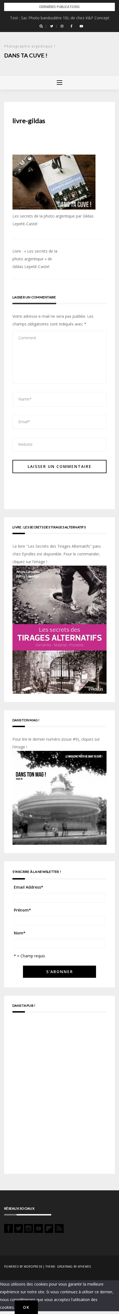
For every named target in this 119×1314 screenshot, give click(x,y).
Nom (19, 933)
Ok (26, 1307)
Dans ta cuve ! (25, 55)
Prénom (22, 910)
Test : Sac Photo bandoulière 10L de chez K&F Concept (59, 17)
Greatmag (65, 1266)
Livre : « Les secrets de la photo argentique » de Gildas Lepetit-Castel (34, 258)
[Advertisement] (59, 1095)
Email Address (28, 887)
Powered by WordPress (23, 1266)
